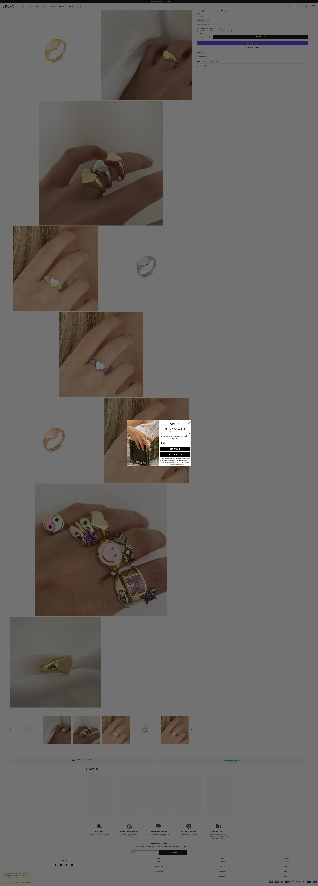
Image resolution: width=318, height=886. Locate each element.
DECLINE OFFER (175, 454)
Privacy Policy (185, 462)
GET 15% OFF (175, 449)
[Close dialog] (189, 422)
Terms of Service (179, 462)
